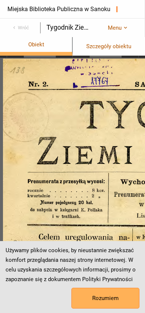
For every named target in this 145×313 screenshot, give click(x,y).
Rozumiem (105, 298)
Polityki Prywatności (107, 279)
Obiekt (36, 44)
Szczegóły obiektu (108, 46)
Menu (115, 27)
